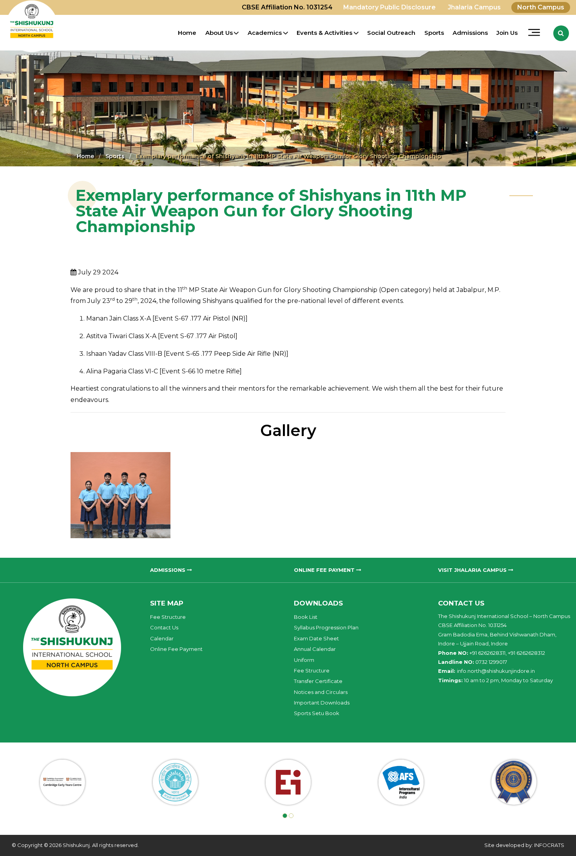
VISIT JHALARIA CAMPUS (473, 570)
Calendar (162, 638)
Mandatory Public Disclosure (389, 7)
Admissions (470, 32)
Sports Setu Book (316, 713)
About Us (219, 32)
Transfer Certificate (318, 681)
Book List (305, 617)
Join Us (507, 32)
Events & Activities (324, 32)
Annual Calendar (315, 649)
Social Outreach (391, 32)
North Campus (540, 7)
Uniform (304, 660)
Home (187, 32)
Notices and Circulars (321, 692)
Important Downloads (322, 702)
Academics (265, 32)
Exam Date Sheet (316, 638)
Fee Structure (168, 617)
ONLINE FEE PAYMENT (325, 570)
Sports (434, 32)
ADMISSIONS (168, 570)
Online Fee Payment (176, 649)
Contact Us (164, 627)
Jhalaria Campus (474, 7)
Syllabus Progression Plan (326, 627)
